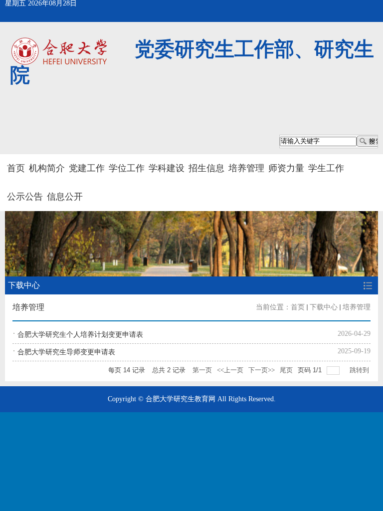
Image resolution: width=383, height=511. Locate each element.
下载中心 (324, 307)
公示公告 (25, 197)
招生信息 (206, 168)
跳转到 (360, 370)
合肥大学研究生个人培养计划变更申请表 (80, 334)
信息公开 (65, 197)
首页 (16, 168)
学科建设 (167, 168)
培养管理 (246, 168)
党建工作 (87, 168)
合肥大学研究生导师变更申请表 (66, 352)
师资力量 (286, 168)
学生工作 (326, 168)
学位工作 (127, 168)
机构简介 (47, 168)
